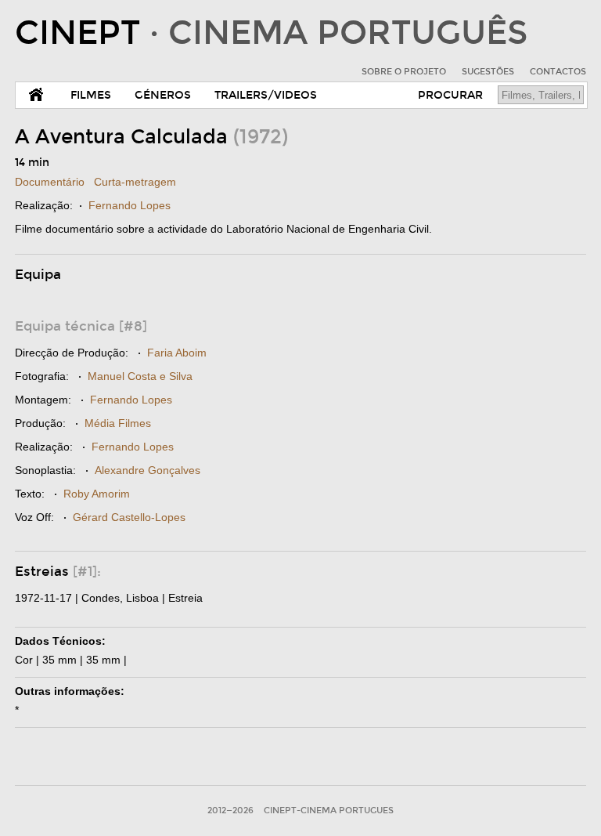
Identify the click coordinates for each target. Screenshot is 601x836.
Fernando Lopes (129, 205)
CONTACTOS (558, 72)
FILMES (90, 95)
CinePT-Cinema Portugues (329, 810)
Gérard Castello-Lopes (129, 517)
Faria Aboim (177, 352)
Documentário (50, 182)
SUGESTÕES (488, 72)
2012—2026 (230, 810)
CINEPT (271, 32)
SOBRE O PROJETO (404, 72)
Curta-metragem (135, 182)
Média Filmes (118, 423)
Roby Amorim (96, 493)
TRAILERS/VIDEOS (265, 95)
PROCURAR (450, 95)
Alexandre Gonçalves (147, 470)
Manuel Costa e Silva (140, 376)
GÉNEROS (163, 95)
